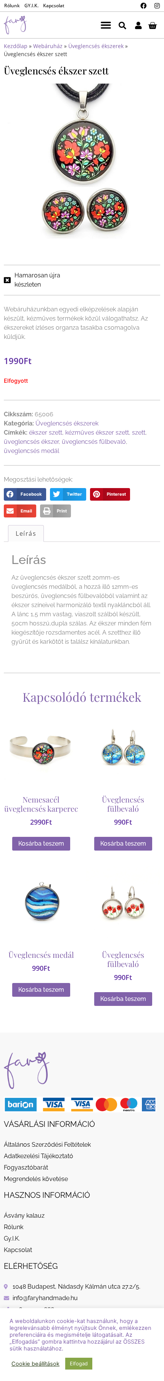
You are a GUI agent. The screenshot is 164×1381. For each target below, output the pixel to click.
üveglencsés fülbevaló (94, 441)
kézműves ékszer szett (97, 432)
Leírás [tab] (26, 533)
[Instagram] (157, 6)
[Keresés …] (122, 25)
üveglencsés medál (31, 450)
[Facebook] (143, 6)
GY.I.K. (31, 5)
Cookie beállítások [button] (35, 1363)
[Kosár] (152, 25)
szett (138, 432)
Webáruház (48, 46)
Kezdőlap (15, 46)
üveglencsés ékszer (31, 441)
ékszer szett (45, 432)
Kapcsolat (53, 5)
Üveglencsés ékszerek (96, 46)
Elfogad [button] (79, 1363)
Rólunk (12, 5)
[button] (106, 25)
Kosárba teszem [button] (41, 843)
